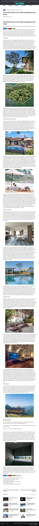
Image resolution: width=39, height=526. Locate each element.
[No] (37, 2)
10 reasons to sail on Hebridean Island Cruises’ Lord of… (31, 510)
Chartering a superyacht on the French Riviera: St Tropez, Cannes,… (14, 515)
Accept (17, 3)
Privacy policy (21, 3)
